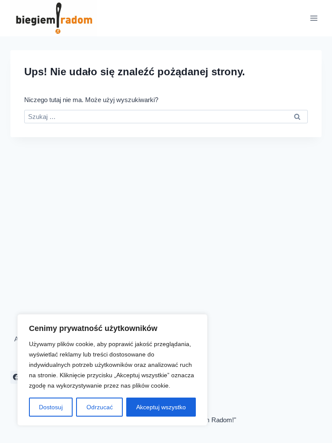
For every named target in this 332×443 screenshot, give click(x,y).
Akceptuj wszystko (161, 407)
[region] (112, 370)
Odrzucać (99, 407)
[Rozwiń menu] (314, 18)
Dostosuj (51, 407)
